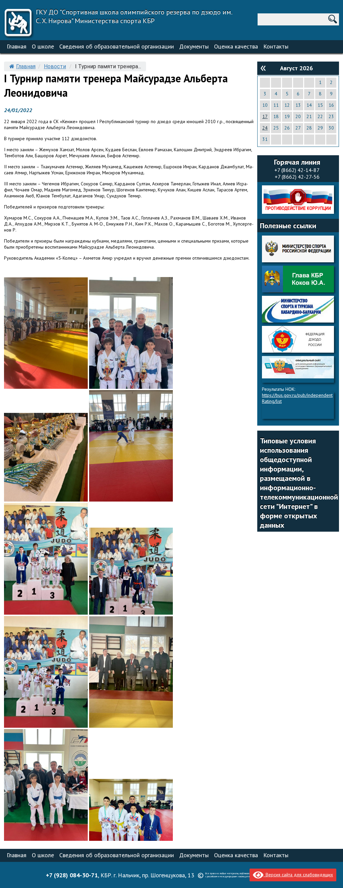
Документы (194, 46)
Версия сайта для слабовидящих (298, 875)
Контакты (275, 46)
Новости (55, 66)
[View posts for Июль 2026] (263, 67)
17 (265, 116)
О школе (43, 46)
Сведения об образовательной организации (116, 46)
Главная (16, 46)
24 (265, 128)
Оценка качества (236, 46)
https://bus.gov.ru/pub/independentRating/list (297, 398)
